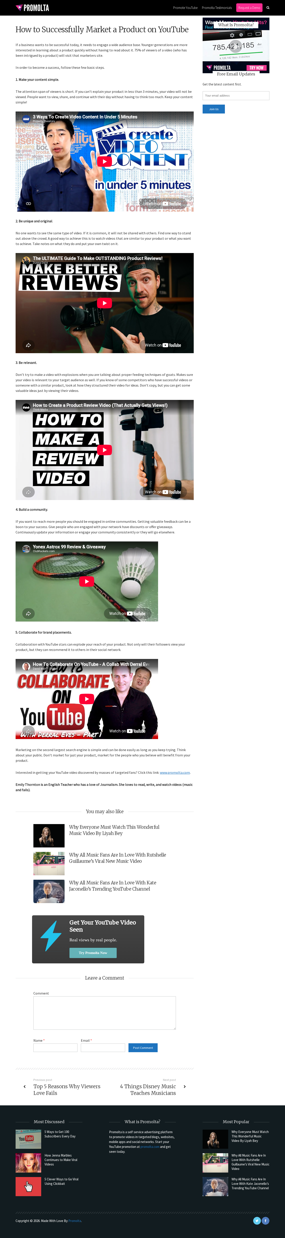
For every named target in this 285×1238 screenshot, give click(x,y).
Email (86, 1040)
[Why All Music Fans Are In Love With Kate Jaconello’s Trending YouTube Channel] (215, 1186)
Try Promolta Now (93, 953)
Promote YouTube (185, 8)
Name (39, 1040)
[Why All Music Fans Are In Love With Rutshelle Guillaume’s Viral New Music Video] (215, 1162)
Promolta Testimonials (217, 8)
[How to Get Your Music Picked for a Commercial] (50, 936)
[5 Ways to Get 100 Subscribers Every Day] (28, 1139)
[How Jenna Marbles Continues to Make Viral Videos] (28, 1162)
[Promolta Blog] (32, 7)
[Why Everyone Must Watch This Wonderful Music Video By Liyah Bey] (215, 1139)
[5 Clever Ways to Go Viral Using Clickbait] (28, 1186)
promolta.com (149, 1147)
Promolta (74, 1221)
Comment (41, 993)
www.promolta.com (175, 772)
